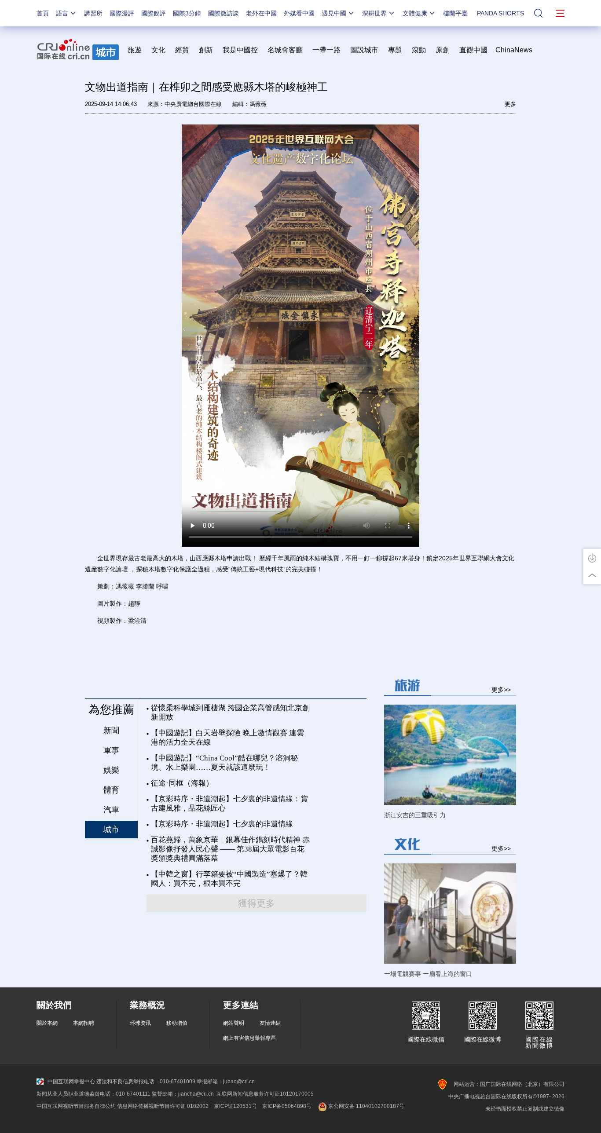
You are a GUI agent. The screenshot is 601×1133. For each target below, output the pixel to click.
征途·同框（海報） (182, 783)
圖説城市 (364, 50)
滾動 (419, 50)
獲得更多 (256, 903)
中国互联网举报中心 (71, 1081)
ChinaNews (513, 50)
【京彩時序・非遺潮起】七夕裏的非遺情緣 (222, 824)
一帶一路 (326, 50)
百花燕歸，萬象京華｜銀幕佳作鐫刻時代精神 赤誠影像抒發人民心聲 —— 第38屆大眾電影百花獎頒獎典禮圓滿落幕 (230, 849)
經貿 (184, 50)
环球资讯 (140, 1023)
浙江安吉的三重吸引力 (415, 815)
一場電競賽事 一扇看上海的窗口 (428, 973)
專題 (395, 50)
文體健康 (415, 13)
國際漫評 (122, 13)
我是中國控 (240, 50)
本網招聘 (83, 1023)
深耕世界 (374, 13)
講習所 (93, 13)
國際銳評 (153, 13)
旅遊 (135, 50)
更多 (510, 104)
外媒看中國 (299, 13)
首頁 (43, 13)
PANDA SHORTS (500, 13)
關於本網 (47, 1023)
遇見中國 (334, 13)
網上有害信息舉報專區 (249, 1038)
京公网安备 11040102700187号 (365, 1106)
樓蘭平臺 (455, 13)
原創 (443, 50)
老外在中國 (261, 13)
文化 (158, 50)
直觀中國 (473, 50)
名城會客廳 (285, 50)
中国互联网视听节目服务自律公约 (76, 1106)
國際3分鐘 (187, 13)
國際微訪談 (223, 13)
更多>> (501, 689)
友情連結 (270, 1023)
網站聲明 (233, 1023)
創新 (206, 50)
